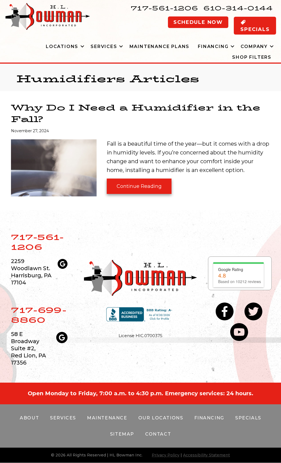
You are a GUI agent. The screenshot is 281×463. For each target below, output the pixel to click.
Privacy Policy (165, 455)
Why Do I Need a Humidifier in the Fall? (135, 113)
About (29, 417)
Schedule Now (198, 22)
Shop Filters (251, 57)
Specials (248, 417)
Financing (213, 46)
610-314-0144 (238, 8)
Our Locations (160, 417)
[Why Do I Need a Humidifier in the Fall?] (54, 167)
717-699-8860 (38, 315)
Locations (62, 46)
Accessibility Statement (206, 455)
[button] (82, 46)
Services (104, 46)
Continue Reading (139, 188)
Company (254, 46)
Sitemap (122, 434)
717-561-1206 (164, 8)
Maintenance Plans (160, 46)
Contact (158, 434)
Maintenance (107, 417)
